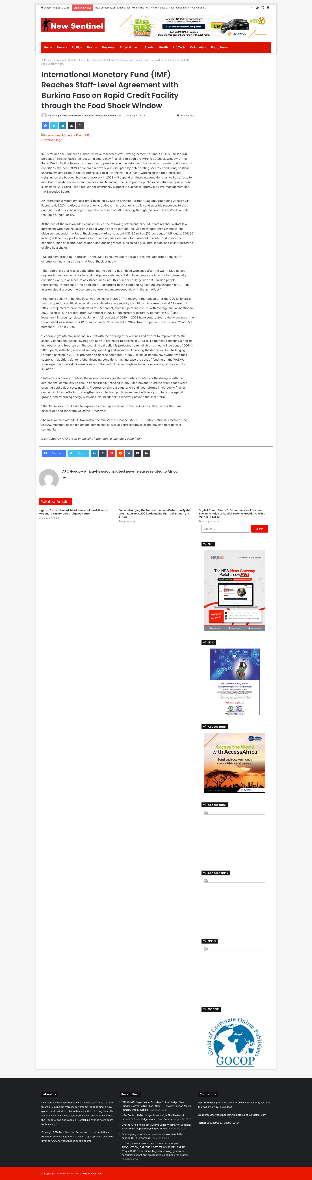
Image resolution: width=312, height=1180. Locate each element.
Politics (77, 47)
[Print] (80, 125)
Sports (149, 47)
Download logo (51, 140)
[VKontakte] (129, 453)
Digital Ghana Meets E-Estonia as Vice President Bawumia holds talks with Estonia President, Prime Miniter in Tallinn (232, 513)
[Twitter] (54, 125)
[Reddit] (120, 453)
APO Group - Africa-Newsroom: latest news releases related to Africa (85, 115)
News (61, 47)
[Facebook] (45, 125)
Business (108, 47)
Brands (92, 47)
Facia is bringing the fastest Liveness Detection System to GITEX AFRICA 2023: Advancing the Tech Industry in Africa (155, 513)
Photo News (219, 47)
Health (163, 47)
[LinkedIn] (62, 125)
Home (48, 47)
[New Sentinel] (73, 25)
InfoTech (179, 47)
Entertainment (130, 47)
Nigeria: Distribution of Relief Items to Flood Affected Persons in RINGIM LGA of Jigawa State (74, 511)
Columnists (198, 47)
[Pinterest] (111, 453)
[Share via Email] (71, 125)
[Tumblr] (103, 453)
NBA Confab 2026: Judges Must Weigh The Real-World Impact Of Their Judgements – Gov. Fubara (150, 7)
